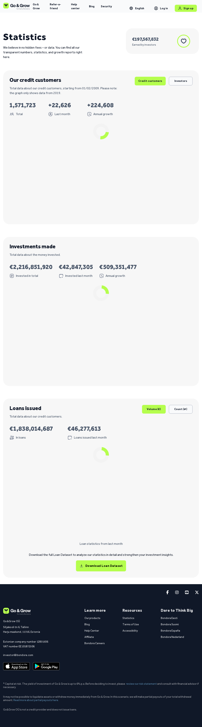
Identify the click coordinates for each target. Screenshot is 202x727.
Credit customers (150, 80)
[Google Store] (46, 666)
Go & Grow (36, 6)
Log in (164, 8)
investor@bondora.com (18, 655)
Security (106, 6)
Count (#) (180, 409)
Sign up (188, 8)
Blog (91, 6)
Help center (75, 6)
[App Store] (16, 666)
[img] (96, 176)
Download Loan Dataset (104, 566)
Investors (180, 80)
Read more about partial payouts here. (36, 700)
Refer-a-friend (55, 6)
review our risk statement (141, 683)
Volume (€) (154, 409)
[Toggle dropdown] (131, 8)
